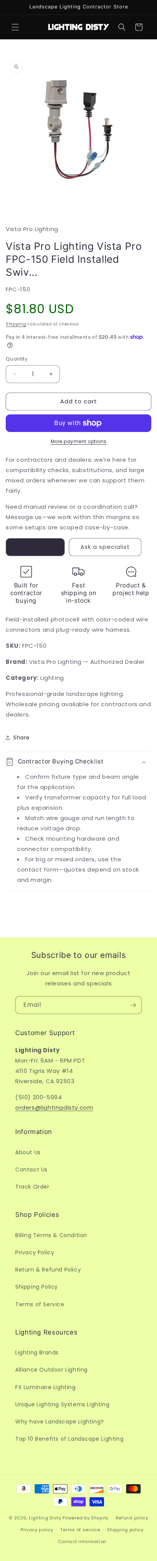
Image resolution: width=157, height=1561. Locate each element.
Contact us (35, 547)
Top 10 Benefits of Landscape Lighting (69, 1439)
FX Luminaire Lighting (45, 1387)
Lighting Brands (37, 1352)
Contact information (82, 1541)
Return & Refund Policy (48, 1269)
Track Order (32, 1187)
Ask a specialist (105, 547)
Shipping (16, 324)
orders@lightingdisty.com (54, 1107)
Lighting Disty (45, 1518)
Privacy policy (37, 1530)
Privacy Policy (34, 1252)
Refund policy (132, 1518)
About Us (28, 1152)
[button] (15, 27)
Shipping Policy (36, 1287)
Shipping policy (125, 1530)
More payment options (79, 441)
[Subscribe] (133, 1005)
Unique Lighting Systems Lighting (62, 1404)
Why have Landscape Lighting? (59, 1421)
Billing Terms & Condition (51, 1235)
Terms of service (80, 1530)
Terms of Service (39, 1304)
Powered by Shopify (85, 1518)
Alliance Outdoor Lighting (51, 1369)
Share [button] (21, 737)
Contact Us (31, 1169)
